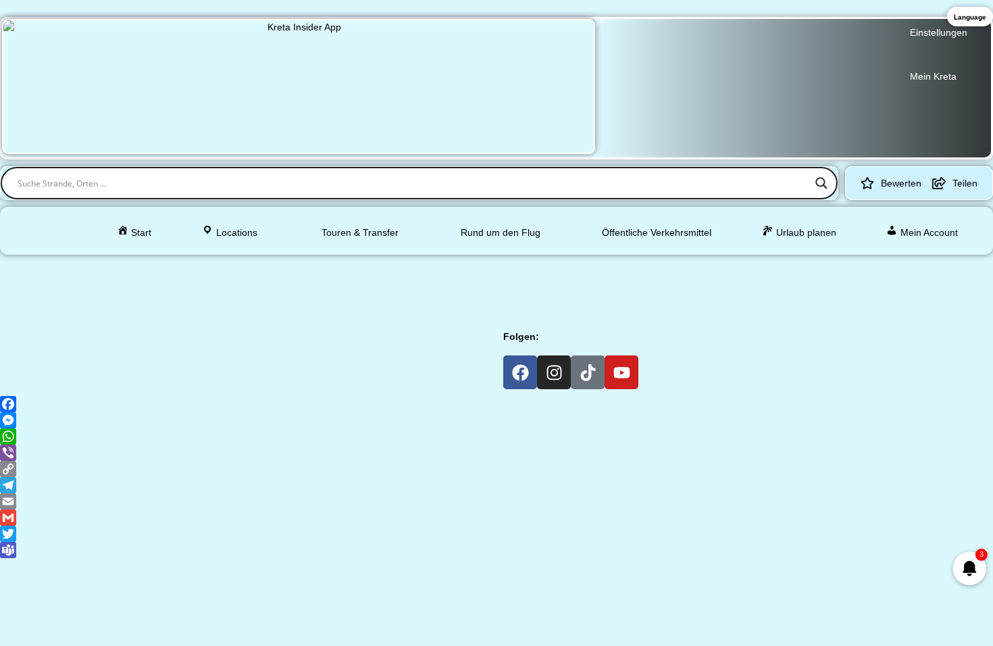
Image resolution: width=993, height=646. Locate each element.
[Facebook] (520, 372)
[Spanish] (462, 268)
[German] (374, 268)
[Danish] (497, 268)
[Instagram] (554, 372)
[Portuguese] (585, 268)
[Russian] (602, 268)
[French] (427, 268)
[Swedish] (532, 268)
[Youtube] (621, 372)
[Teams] (496, 550)
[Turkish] (620, 268)
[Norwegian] (550, 268)
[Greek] (392, 268)
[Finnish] (515, 268)
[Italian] (444, 268)
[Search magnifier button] (821, 183)
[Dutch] (480, 268)
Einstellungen (938, 32)
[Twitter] (496, 534)
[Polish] (567, 268)
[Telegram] (496, 485)
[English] (409, 268)
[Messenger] (496, 420)
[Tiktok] (588, 372)
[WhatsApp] (496, 436)
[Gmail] (496, 518)
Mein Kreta (933, 76)
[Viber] (496, 453)
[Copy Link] (496, 469)
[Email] (496, 501)
